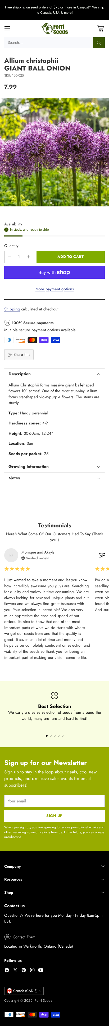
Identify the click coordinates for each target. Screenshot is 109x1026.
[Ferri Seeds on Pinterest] (24, 971)
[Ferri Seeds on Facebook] (7, 971)
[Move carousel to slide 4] (59, 736)
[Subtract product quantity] (9, 257)
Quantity (11, 246)
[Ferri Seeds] (55, 28)
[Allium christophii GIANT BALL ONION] (54, 152)
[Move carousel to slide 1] (47, 736)
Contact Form (24, 937)
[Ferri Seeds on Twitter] (15, 971)
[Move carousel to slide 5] (62, 736)
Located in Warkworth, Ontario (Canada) (38, 946)
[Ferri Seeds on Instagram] (32, 971)
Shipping (12, 309)
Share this (21, 354)
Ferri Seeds (43, 1000)
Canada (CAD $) (25, 990)
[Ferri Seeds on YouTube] (41, 971)
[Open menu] (7, 28)
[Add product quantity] (28, 257)
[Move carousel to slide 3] (55, 736)
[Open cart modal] (100, 28)
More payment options (54, 289)
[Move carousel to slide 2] (51, 736)
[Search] (99, 42)
